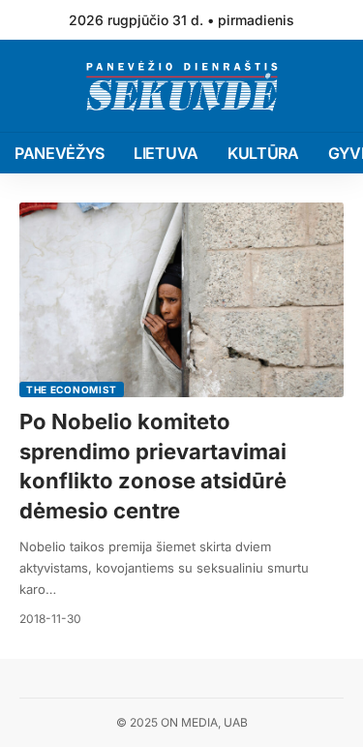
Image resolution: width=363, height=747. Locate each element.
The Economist (71, 389)
